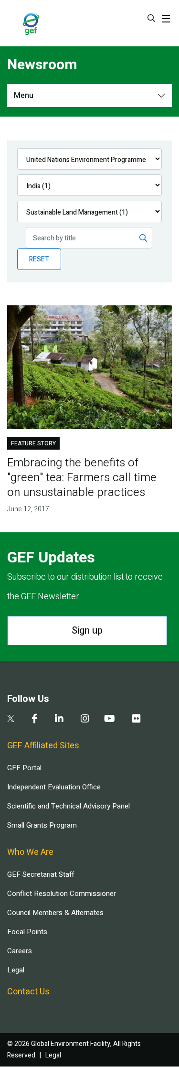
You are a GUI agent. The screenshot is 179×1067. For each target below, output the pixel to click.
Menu (23, 95)
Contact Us (28, 991)
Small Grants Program (42, 825)
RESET (39, 259)
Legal (15, 970)
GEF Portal (24, 768)
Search (151, 18)
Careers (19, 951)
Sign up (87, 630)
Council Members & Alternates (55, 912)
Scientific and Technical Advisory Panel (68, 806)
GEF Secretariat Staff (40, 874)
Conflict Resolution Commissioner (61, 893)
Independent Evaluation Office (54, 787)
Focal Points (27, 932)
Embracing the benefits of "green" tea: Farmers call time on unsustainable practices (82, 477)
